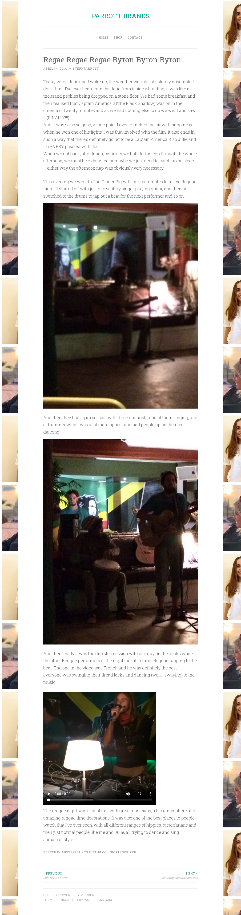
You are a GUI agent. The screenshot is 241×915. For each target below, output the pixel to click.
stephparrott (86, 68)
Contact (135, 37)
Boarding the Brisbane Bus (180, 875)
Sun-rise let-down (55, 875)
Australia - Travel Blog (84, 852)
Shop (118, 37)
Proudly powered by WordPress (71, 895)
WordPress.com (98, 900)
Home (103, 37)
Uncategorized (122, 852)
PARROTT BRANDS (120, 16)
